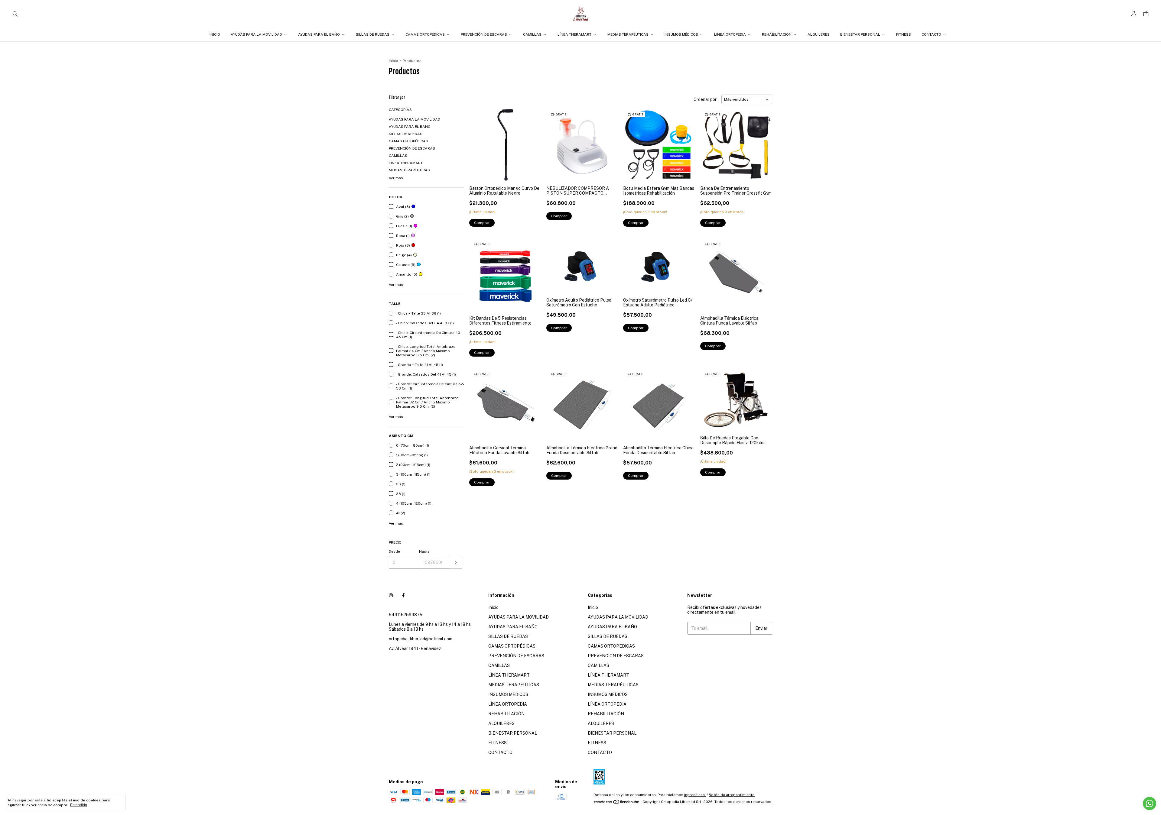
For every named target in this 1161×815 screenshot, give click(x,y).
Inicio (215, 34)
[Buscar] (15, 14)
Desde (394, 551)
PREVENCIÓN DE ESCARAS (484, 34)
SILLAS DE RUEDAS (372, 34)
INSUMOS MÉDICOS (681, 34)
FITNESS (903, 34)
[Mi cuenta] (1134, 14)
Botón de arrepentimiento (732, 795)
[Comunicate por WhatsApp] (1149, 803)
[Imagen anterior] (632, 141)
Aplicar (455, 562)
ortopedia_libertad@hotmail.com (420, 638)
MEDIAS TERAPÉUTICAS (628, 34)
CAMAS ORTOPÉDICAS (425, 34)
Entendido (78, 805)
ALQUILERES (819, 34)
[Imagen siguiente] (686, 141)
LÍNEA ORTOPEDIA (730, 34)
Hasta (424, 551)
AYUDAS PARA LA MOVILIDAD (256, 34)
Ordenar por (705, 99)
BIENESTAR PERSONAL (860, 34)
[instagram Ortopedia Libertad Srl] (391, 595)
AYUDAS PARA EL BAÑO (319, 34)
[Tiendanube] (617, 803)
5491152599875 (405, 614)
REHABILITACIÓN (777, 34)
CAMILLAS (532, 34)
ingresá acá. (695, 795)
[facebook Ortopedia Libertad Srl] (403, 595)
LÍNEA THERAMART (574, 34)
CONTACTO (931, 34)
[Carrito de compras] (1146, 14)
